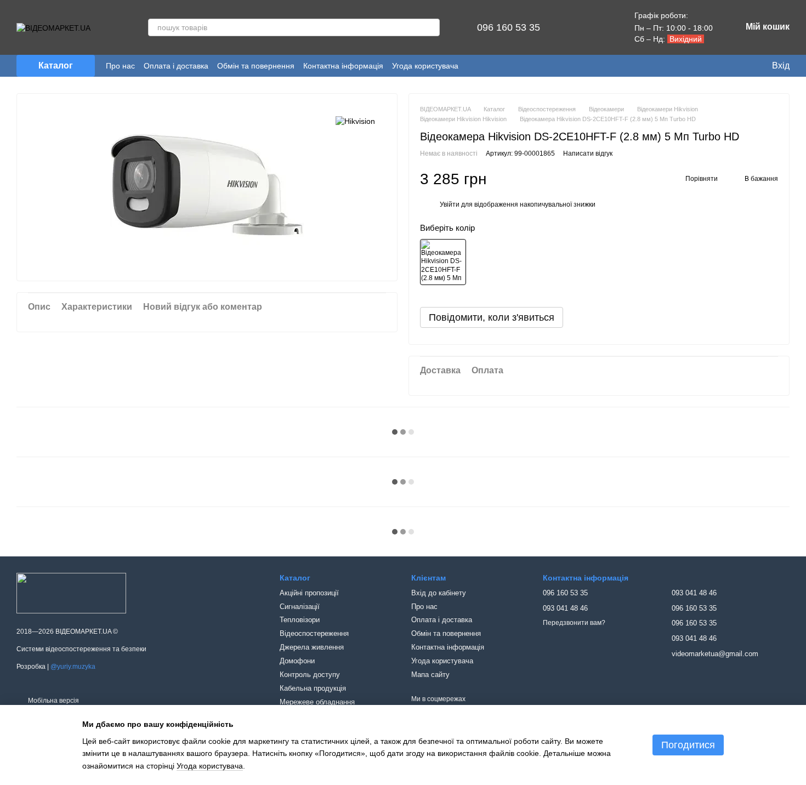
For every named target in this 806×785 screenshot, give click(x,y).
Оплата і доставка (176, 65)
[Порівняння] (573, 27)
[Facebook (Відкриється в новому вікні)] (490, 65)
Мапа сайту (430, 674)
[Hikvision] (355, 121)
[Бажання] (601, 27)
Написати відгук (587, 153)
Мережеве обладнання (317, 702)
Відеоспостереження (314, 633)
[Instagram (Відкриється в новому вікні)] (474, 65)
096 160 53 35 (508, 27)
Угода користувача (425, 65)
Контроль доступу (310, 674)
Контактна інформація (343, 65)
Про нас (120, 65)
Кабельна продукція (313, 688)
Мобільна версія (52, 700)
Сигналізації (300, 606)
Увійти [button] (449, 204)
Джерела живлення (312, 647)
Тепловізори (300, 620)
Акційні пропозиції (309, 593)
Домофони (297, 661)
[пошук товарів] (431, 27)
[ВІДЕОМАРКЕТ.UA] (71, 593)
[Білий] (443, 262)
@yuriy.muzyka (72, 666)
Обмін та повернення (255, 65)
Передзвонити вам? (574, 623)
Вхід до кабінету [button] (438, 593)
